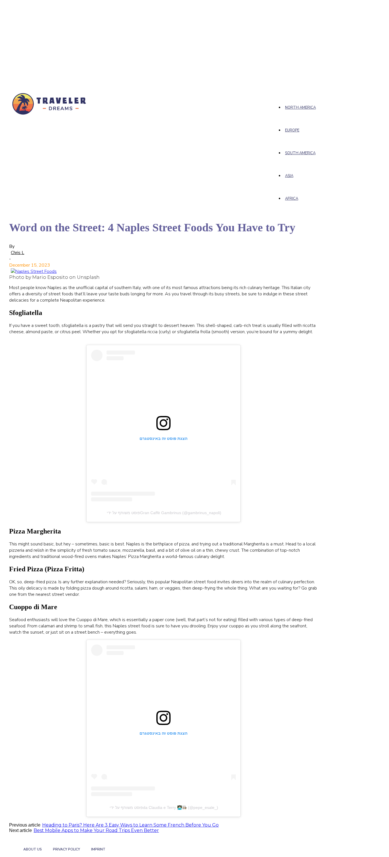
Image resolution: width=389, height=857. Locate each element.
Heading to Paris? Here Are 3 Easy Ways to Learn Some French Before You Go (130, 825)
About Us (32, 849)
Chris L (17, 253)
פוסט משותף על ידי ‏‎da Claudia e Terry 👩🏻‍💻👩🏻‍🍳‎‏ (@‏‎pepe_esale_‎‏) (163, 807)
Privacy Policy (66, 849)
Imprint (98, 849)
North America (300, 107)
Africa (291, 198)
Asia (289, 175)
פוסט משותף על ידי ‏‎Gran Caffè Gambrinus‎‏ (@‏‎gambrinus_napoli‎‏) (163, 512)
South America (300, 153)
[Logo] (50, 103)
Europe (292, 130)
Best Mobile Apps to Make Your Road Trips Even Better (96, 830)
